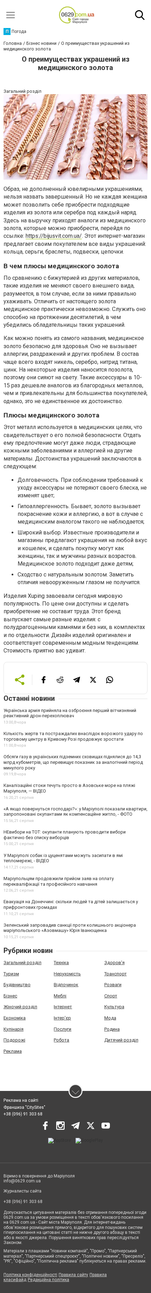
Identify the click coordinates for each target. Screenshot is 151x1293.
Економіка (15, 1018)
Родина (112, 1029)
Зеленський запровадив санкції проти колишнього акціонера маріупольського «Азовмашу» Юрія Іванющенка (70, 927)
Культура (114, 1006)
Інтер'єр (62, 1018)
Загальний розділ (22, 962)
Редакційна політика (48, 1279)
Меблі (60, 995)
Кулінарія (14, 1029)
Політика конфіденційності (30, 1274)
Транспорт (115, 973)
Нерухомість (67, 973)
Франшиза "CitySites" (24, 1107)
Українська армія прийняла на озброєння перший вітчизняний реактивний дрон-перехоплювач (70, 713)
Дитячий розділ (121, 1040)
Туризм (11, 973)
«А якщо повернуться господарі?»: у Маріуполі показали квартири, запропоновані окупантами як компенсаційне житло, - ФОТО (75, 811)
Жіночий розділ (20, 1006)
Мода (110, 1018)
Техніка (61, 962)
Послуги (62, 1029)
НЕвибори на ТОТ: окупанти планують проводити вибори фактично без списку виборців (65, 834)
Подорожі (14, 1040)
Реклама (13, 1051)
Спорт (110, 995)
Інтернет (63, 1006)
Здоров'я (114, 962)
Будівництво (17, 984)
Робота (61, 1040)
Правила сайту (73, 1274)
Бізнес (10, 995)
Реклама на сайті (21, 1100)
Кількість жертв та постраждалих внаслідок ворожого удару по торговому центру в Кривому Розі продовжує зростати (73, 736)
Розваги (113, 984)
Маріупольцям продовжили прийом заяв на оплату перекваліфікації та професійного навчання (59, 881)
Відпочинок (66, 984)
